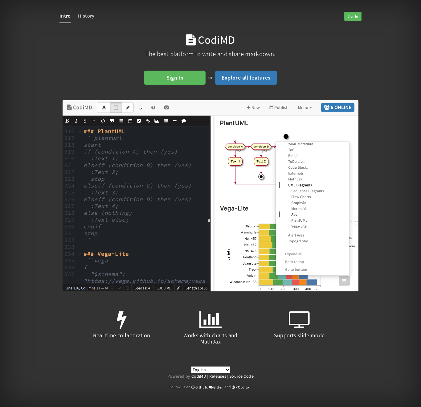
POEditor (243, 387)
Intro (65, 16)
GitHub (200, 387)
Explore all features (246, 77)
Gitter (218, 387)
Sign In (353, 16)
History (86, 16)
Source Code (241, 376)
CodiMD (198, 376)
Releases (217, 376)
